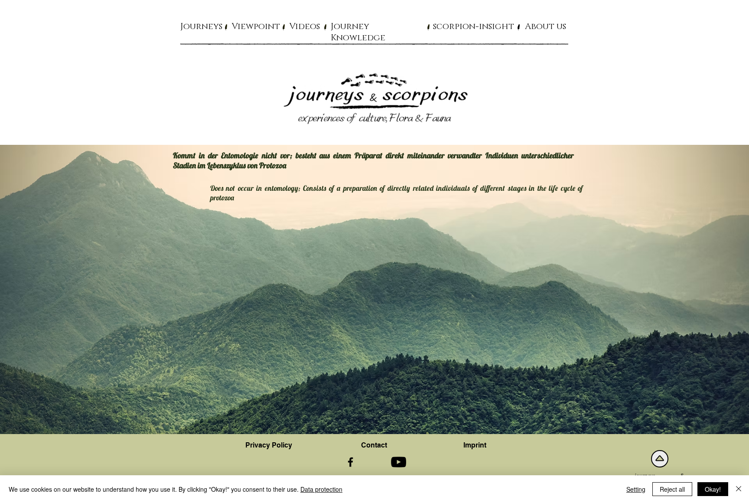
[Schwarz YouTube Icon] (398, 462)
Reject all (672, 489)
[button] (201, 26)
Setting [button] (635, 489)
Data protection (321, 489)
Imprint (474, 445)
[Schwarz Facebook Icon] (350, 462)
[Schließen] (738, 489)
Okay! (713, 489)
